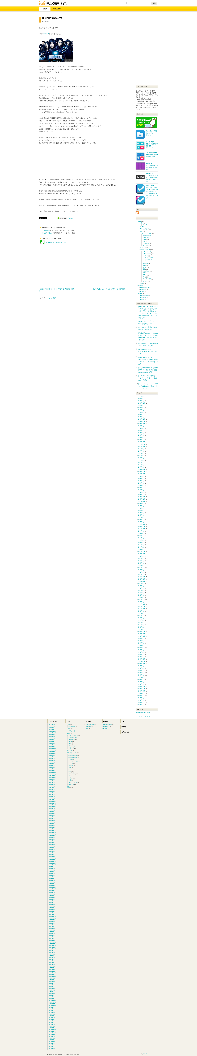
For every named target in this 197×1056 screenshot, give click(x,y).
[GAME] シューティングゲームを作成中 (109, 289)
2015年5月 (141, 513)
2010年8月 (141, 641)
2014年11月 (141, 526)
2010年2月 (141, 654)
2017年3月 (141, 462)
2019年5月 (141, 410)
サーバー (145, 281)
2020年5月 (141, 398)
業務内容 (124, 726)
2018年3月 (141, 437)
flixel (146, 256)
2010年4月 (141, 650)
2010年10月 (141, 636)
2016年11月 (141, 471)
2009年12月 (141, 659)
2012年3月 (141, 597)
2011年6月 (141, 618)
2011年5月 (141, 620)
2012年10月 (141, 581)
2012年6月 (141, 590)
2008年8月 (141, 695)
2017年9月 (141, 449)
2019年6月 (141, 407)
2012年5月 (141, 593)
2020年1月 (141, 401)
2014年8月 (141, 533)
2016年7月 (141, 481)
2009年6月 (141, 673)
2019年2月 (141, 414)
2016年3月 (141, 490)
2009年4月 (141, 677)
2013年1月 (141, 574)
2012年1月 (141, 602)
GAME (142, 227)
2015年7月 (141, 508)
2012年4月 (141, 595)
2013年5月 (141, 565)
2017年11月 (141, 444)
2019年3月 (141, 412)
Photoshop (146, 243)
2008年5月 (141, 702)
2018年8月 (141, 428)
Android (145, 263)
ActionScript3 (147, 254)
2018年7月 (141, 430)
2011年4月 (141, 622)
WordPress (146, 225)
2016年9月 (141, 476)
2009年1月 (141, 684)
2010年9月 (141, 638)
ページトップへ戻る (144, 716)
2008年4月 (141, 705)
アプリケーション (145, 233)
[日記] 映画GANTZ (52, 18)
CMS (141, 223)
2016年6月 (141, 483)
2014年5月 (141, 540)
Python (145, 275)
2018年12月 (141, 419)
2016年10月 (141, 474)
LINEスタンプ (144, 229)
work (141, 231)
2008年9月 (141, 693)
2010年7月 (141, 643)
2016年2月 (141, 492)
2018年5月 (141, 435)
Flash (144, 239)
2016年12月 (141, 469)
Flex (144, 241)
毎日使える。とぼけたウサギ (55, 242)
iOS (144, 269)
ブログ (45, 9)
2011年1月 (141, 629)
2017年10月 (141, 446)
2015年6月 (141, 510)
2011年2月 (141, 627)
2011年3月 (141, 625)
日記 (54, 298)
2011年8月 (141, 613)
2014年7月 (141, 535)
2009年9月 (141, 666)
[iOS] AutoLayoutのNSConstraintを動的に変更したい (148, 351)
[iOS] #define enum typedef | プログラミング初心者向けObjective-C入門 (148, 370)
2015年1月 (141, 522)
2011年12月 (141, 604)
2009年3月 (141, 679)
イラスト (143, 247)
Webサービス (147, 279)
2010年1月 (141, 657)
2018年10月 (141, 423)
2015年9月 (141, 503)
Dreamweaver (147, 235)
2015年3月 (141, 517)
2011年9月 (141, 611)
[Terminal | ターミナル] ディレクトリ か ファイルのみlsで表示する (147, 378)
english (140, 293)
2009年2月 (141, 682)
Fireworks (146, 237)
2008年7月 (141, 698)
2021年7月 (141, 396)
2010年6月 (141, 645)
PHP (144, 273)
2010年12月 (141, 631)
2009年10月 (141, 663)
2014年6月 (141, 538)
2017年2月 (141, 465)
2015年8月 (141, 506)
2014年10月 (141, 529)
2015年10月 (141, 501)
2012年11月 (141, 579)
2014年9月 (141, 531)
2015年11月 (141, 499)
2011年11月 (141, 606)
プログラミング (145, 250)
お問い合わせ (57, 9)
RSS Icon (137, 212)
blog (50, 298)
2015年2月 (141, 519)
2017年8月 (141, 451)
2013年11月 (141, 554)
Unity (144, 277)
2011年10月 (141, 609)
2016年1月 (141, 494)
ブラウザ (145, 245)
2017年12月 (141, 442)
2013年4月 (141, 567)
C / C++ (145, 267)
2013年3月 (141, 570)
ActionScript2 (147, 252)
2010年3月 (141, 652)
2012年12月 (141, 577)
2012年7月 (141, 588)
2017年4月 (141, 460)
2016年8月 (141, 478)
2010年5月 (141, 647)
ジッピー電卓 (47, 233)
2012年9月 (141, 583)
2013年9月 (141, 556)
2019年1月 (141, 417)
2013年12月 (141, 551)
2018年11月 (141, 421)
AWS (144, 265)
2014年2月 (141, 547)
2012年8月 (141, 586)
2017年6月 (141, 455)
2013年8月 (141, 558)
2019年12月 (141, 403)
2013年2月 (141, 572)
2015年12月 (141, 497)
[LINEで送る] (62, 218)
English (105, 721)
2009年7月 (141, 670)
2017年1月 (141, 467)
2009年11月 (141, 661)
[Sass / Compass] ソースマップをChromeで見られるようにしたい (148, 386)
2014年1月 (141, 549)
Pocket (70, 218)
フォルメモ (46, 230)
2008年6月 (141, 700)
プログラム (88, 721)
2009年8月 (141, 668)
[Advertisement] (58, 266)
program (140, 285)
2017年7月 (141, 453)
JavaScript (146, 271)
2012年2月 (141, 599)
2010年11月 (141, 634)
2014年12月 (141, 524)
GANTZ (46, 34)
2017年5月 (141, 458)
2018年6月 (141, 433)
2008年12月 (141, 686)
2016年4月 (141, 487)
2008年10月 (141, 691)
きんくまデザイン (53, 3)
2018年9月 (141, 426)
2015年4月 (141, 515)
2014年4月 (141, 542)
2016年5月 (141, 485)
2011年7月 (141, 615)
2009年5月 (141, 675)
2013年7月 (141, 561)
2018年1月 (141, 439)
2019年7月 (141, 405)
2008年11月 (141, 689)
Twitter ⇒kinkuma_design (143, 712)
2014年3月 (141, 545)
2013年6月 (141, 563)
